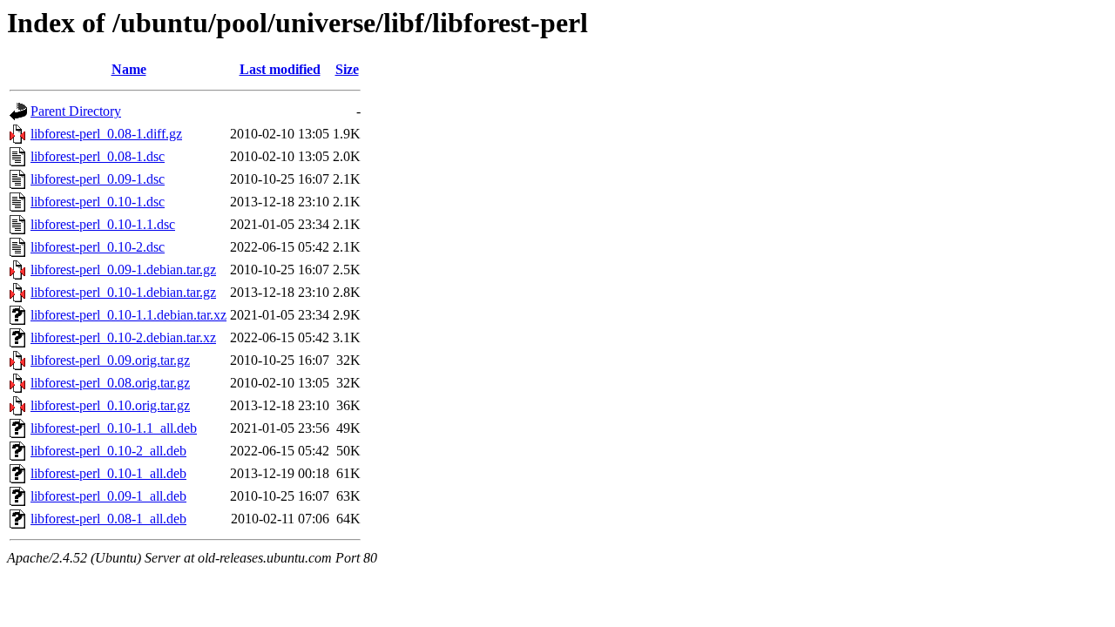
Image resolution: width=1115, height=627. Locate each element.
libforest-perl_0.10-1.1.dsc (102, 224)
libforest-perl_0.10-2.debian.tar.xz (123, 337)
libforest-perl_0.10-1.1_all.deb (113, 428)
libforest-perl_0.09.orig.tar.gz (110, 360)
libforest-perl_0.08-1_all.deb (108, 518)
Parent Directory (75, 111)
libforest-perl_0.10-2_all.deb (108, 450)
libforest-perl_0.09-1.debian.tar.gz (123, 269)
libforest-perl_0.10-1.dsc (97, 201)
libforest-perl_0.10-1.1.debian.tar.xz (128, 314)
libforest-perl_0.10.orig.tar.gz (110, 405)
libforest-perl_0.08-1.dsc (97, 156)
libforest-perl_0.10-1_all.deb (108, 473)
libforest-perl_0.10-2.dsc (97, 246)
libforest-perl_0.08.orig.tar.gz (110, 382)
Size (347, 69)
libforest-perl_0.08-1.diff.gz (106, 133)
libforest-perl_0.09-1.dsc (97, 179)
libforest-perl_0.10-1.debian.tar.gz (123, 292)
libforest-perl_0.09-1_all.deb (108, 496)
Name (129, 69)
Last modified (280, 69)
